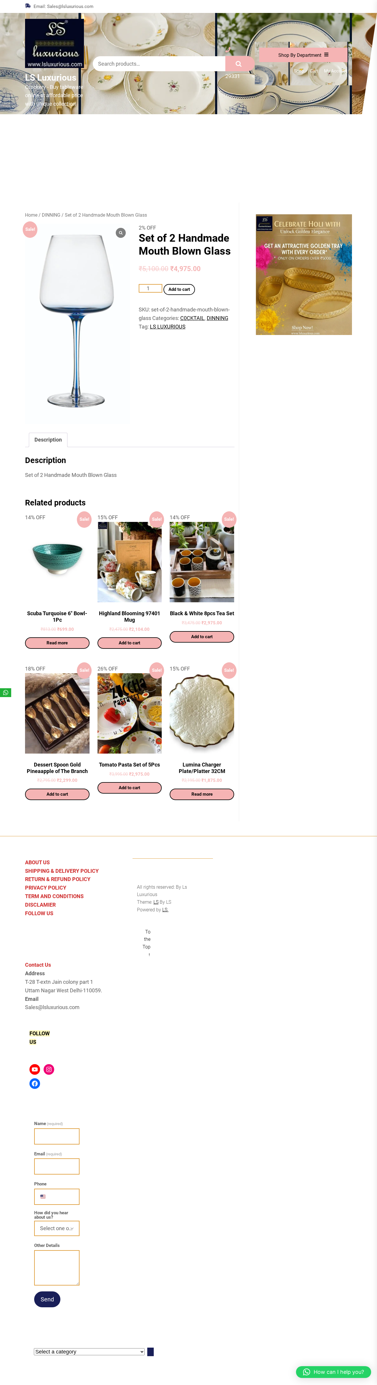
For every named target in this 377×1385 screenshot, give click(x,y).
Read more (57, 643)
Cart (314, 71)
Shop (299, 71)
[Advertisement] (188, 158)
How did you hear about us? (51, 1215)
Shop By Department (299, 55)
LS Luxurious (50, 77)
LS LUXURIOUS (168, 327)
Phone (40, 1184)
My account (336, 71)
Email (48, 1154)
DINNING (51, 215)
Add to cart (179, 289)
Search (240, 63)
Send (47, 1299)
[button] (333, 1372)
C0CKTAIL (192, 318)
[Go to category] (150, 1352)
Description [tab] (48, 440)
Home (31, 215)
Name (48, 1123)
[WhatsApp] (5, 692)
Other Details (47, 1245)
